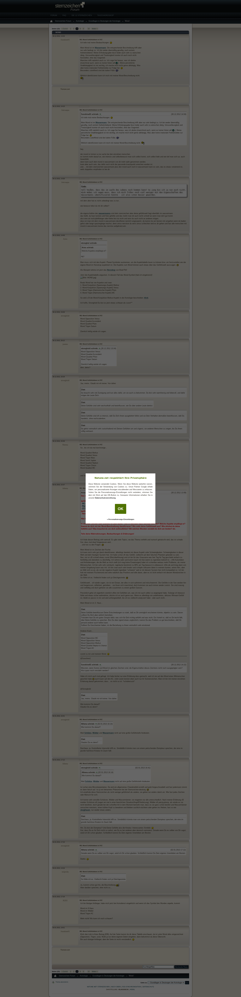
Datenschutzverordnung (105, 498)
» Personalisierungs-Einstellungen (120, 519)
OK (120, 509)
